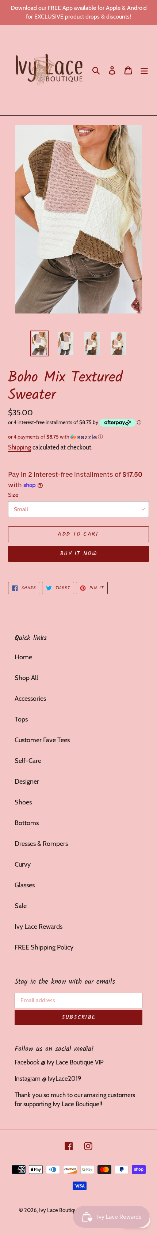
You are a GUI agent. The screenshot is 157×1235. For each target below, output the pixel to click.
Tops (21, 719)
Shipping (19, 447)
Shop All (26, 678)
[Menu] (144, 70)
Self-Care (28, 761)
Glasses (25, 885)
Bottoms (27, 823)
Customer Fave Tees (42, 740)
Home (23, 657)
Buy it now (78, 553)
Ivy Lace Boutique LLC (65, 1210)
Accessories (30, 699)
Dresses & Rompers (41, 844)
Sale (21, 906)
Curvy (23, 864)
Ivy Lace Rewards (38, 927)
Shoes (23, 802)
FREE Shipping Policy (44, 947)
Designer (27, 782)
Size (13, 494)
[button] (78, 436)
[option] (39, 343)
